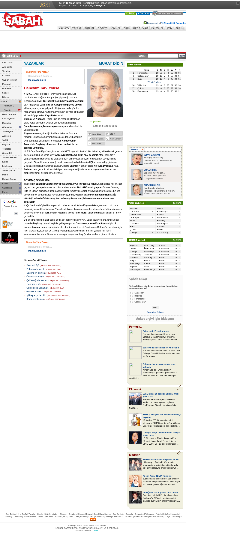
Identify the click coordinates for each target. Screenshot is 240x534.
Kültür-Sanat (117, 517)
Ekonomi (6, 84)
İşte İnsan (7, 166)
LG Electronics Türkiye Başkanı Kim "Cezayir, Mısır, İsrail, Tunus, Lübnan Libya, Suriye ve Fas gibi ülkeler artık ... (160, 441)
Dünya (5, 97)
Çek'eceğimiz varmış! (37, 280)
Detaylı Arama (9, 179)
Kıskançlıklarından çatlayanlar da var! (161, 459)
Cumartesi (7, 188)
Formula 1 (9, 106)
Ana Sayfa (7, 67)
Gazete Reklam (141, 517)
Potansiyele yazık (35, 269)
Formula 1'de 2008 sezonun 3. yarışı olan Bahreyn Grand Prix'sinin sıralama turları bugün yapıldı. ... (161, 353)
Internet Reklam (156, 517)
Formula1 (135, 326)
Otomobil (7, 153)
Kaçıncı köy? (33, 265)
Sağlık (5, 140)
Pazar (5, 192)
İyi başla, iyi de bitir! (36, 295)
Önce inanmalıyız (35, 276)
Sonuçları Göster (155, 312)
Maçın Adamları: (37, 80)
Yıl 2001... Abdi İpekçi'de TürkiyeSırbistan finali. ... (155, 176)
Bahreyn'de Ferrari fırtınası (156, 331)
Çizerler (6, 75)
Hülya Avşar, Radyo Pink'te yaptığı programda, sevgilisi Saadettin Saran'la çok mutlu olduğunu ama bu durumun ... (160, 465)
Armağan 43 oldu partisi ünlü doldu (160, 492)
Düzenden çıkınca (35, 273)
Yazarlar (6, 71)
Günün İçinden (9, 80)
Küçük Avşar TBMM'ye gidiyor (157, 476)
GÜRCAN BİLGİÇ (152, 185)
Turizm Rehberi (9, 157)
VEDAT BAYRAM (152, 155)
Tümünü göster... (155, 82)
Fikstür (7, 110)
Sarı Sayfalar (8, 119)
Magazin (6, 144)
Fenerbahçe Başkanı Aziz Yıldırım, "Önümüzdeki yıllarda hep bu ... (159, 191)
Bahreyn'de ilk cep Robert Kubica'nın (161, 348)
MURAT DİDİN (150, 170)
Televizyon (7, 131)
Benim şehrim (153, 23)
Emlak (5, 162)
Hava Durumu (9, 114)
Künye (167, 517)
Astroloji (6, 136)
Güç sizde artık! (34, 291)
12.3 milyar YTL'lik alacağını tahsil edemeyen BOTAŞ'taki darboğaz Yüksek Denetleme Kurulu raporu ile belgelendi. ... (161, 423)
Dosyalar (6, 123)
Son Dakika (7, 62)
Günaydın (7, 127)
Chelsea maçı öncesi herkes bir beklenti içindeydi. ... (158, 160)
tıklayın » (100, 5)
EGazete (129, 517)
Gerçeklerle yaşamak (37, 288)
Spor (4, 101)
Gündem (6, 88)
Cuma (5, 183)
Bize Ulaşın (177, 517)
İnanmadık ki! (33, 284)
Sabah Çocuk (8, 170)
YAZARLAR (34, 63)
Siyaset (5, 93)
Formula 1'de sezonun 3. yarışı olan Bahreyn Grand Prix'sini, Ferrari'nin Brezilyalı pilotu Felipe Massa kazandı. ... (161, 337)
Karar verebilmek (35, 299)
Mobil (5, 175)
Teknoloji (6, 149)
